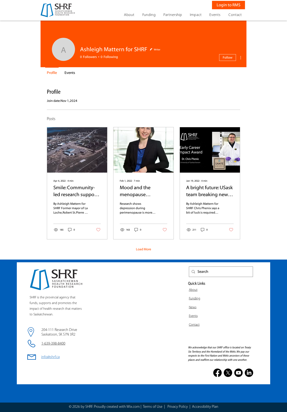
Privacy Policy (178, 407)
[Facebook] (217, 373)
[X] (228, 373)
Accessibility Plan (205, 407)
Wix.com (133, 407)
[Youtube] (238, 373)
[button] (129, 15)
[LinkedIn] (249, 373)
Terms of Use (152, 407)
